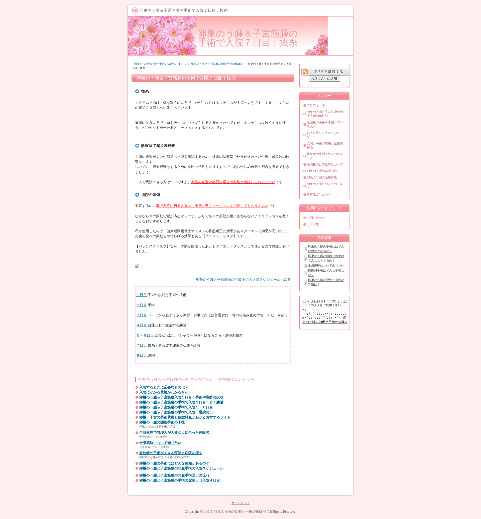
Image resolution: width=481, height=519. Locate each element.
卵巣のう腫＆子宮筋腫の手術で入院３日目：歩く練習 (181, 402)
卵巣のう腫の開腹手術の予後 (162, 422)
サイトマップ (240, 503)
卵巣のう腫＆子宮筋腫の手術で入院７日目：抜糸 (248, 38)
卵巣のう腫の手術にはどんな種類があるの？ (174, 463)
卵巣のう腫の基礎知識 (322, 171)
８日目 (141, 355)
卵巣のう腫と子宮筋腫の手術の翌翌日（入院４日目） (181, 480)
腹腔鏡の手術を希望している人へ (325, 124)
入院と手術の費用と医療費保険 (325, 145)
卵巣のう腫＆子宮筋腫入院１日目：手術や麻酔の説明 (181, 397)
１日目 (141, 295)
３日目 (141, 315)
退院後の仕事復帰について (325, 164)
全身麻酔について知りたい (160, 443)
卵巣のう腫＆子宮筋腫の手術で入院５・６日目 (176, 407)
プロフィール (316, 105)
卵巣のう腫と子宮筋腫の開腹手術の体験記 (217, 63)
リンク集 (313, 224)
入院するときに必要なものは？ (163, 387)
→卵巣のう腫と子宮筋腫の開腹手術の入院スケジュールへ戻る (242, 280)
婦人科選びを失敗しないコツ (325, 135)
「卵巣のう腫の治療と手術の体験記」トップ (159, 63)
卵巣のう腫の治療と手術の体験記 (240, 511)
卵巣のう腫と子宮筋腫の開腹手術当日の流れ (174, 475)
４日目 (141, 325)
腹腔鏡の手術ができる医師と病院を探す (170, 453)
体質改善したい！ (319, 194)
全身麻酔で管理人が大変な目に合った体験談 (174, 432)
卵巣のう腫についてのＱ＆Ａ (325, 186)
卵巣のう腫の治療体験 (322, 177)
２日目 (141, 305)
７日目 (141, 345)
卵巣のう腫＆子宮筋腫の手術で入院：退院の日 (176, 412)
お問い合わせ (316, 217)
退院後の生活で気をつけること (325, 156)
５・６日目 (145, 335)
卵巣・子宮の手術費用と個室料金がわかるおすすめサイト (184, 417)
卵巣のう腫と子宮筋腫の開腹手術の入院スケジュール (181, 468)
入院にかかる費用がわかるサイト (165, 392)
